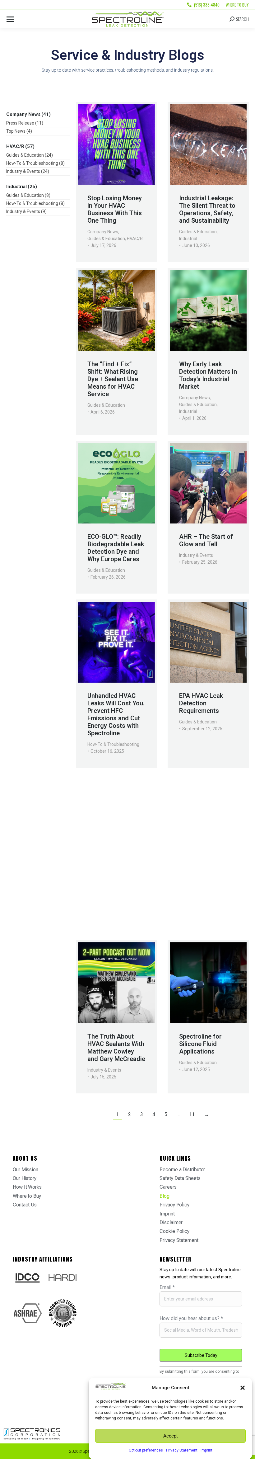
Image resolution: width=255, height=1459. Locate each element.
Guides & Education (106, 238)
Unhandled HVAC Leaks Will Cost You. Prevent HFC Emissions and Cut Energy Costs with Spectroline (116, 714)
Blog (164, 1196)
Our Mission (25, 1169)
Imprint (206, 1450)
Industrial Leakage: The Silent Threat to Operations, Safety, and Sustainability (207, 209)
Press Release (101, 910)
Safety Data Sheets (180, 1178)
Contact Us (25, 1205)
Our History (24, 1178)
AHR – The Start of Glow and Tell (206, 540)
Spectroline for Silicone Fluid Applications (200, 1044)
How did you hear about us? (191, 1318)
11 (192, 1114)
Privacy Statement (181, 1450)
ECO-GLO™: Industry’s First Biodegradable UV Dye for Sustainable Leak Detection (115, 884)
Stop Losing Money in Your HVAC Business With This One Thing (114, 209)
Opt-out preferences (146, 1450)
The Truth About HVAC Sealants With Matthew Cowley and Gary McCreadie (116, 1048)
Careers (168, 1187)
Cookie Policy (174, 1231)
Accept (170, 1435)
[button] (242, 1388)
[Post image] (116, 144)
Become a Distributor (182, 1169)
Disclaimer (171, 1222)
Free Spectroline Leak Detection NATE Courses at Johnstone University (203, 884)
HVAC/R (135, 238)
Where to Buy (237, 5)
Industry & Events (196, 555)
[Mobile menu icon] (10, 19)
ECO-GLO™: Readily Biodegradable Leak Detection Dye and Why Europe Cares (115, 548)
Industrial (188, 238)
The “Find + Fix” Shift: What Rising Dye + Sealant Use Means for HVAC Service (112, 379)
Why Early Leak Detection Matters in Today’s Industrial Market (208, 375)
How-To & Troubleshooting (113, 744)
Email (167, 1287)
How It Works (27, 1187)
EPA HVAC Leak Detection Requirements (201, 703)
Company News (102, 231)
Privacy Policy (174, 1205)
